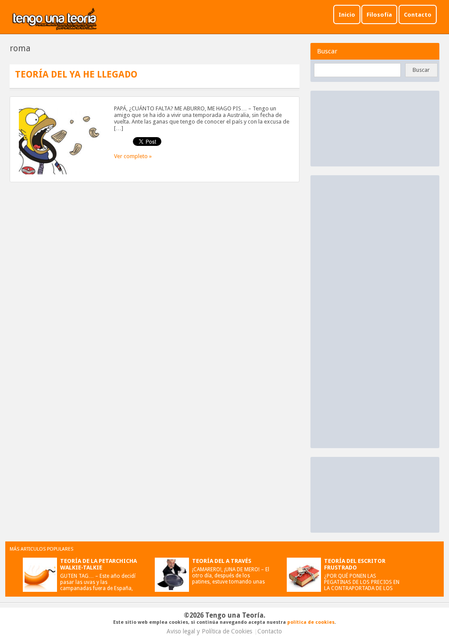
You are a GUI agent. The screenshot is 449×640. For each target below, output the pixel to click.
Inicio (347, 14)
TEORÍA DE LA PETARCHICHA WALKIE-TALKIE (98, 564)
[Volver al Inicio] (55, 19)
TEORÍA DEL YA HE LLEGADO (76, 74)
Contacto (417, 14)
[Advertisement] (380, 311)
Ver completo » (133, 156)
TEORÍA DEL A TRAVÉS (221, 561)
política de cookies (311, 622)
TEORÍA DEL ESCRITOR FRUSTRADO (354, 564)
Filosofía (379, 14)
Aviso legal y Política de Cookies (209, 631)
